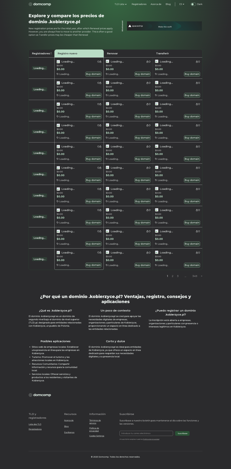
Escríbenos (69, 432)
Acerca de (69, 420)
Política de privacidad (94, 429)
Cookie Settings (96, 436)
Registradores (35, 429)
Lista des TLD (35, 424)
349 (194, 276)
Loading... (39, 68)
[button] (121, 4)
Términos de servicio (95, 421)
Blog (66, 426)
